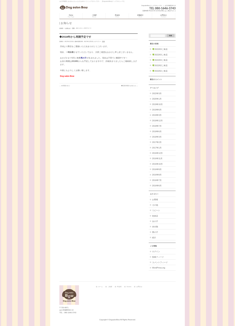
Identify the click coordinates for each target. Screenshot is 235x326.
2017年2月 (157, 142)
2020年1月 (157, 99)
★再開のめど (64, 86)
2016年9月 (157, 169)
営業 (103, 41)
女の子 (155, 221)
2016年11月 (157, 158)
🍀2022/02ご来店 (160, 65)
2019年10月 (157, 104)
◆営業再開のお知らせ (129, 86)
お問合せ (139, 286)
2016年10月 (157, 164)
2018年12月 (157, 121)
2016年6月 (157, 186)
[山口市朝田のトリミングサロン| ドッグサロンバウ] (74, 7)
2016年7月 (157, 180)
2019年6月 (157, 110)
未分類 (155, 227)
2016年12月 (157, 153)
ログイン (156, 251)
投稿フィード (158, 257)
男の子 (155, 232)
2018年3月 (157, 137)
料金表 (119, 286)
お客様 (155, 200)
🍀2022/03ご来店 (160, 49)
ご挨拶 (110, 286)
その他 (155, 205)
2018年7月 (157, 126)
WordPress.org (158, 268)
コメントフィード (160, 262)
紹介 (154, 238)
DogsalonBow (114, 320)
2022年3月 (157, 93)
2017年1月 (157, 148)
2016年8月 (157, 175)
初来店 (155, 216)
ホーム (100, 286)
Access (129, 286)
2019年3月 (157, 115)
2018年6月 (157, 131)
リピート (156, 210)
